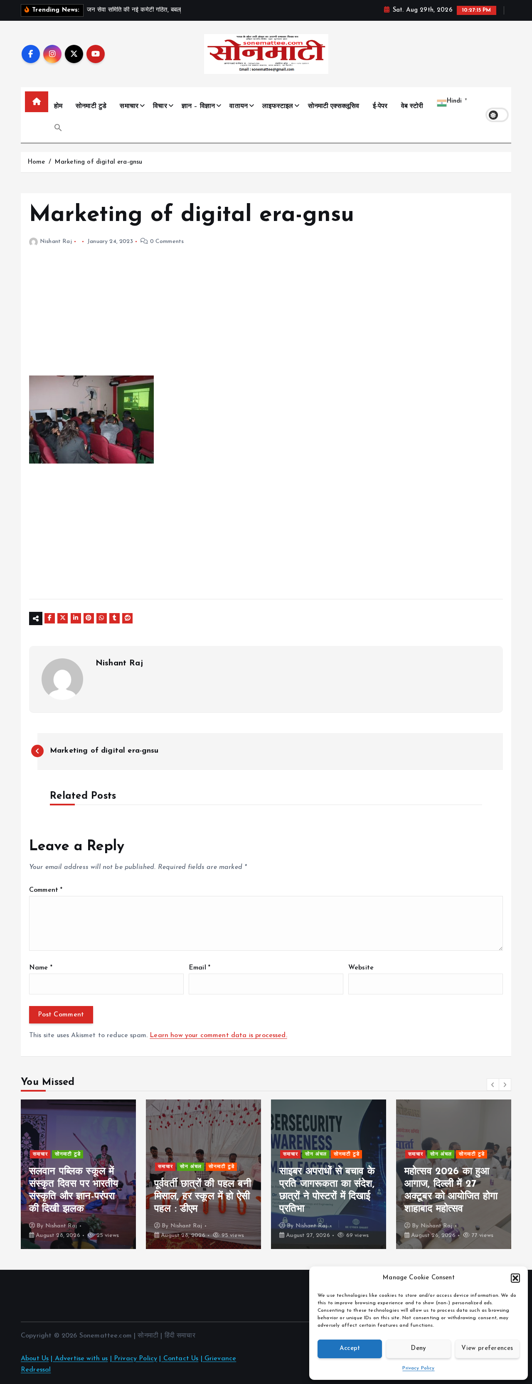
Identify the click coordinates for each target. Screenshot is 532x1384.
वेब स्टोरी (412, 106)
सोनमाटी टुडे (91, 106)
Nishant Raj (56, 241)
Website (361, 967)
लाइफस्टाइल (277, 106)
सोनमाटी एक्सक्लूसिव (334, 106)
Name (40, 967)
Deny (418, 1348)
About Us (35, 1358)
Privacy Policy (418, 1368)
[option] (78, 1174)
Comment (45, 890)
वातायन (238, 106)
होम (58, 106)
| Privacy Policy (134, 1358)
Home (36, 162)
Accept (350, 1348)
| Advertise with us (79, 1358)
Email (199, 967)
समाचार (129, 106)
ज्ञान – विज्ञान (198, 106)
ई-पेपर (380, 106)
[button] (515, 1278)
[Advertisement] (266, 317)
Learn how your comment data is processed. (218, 1035)
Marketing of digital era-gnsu (98, 162)
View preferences (487, 1348)
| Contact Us (178, 1358)
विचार (160, 106)
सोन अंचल (65, 1166)
